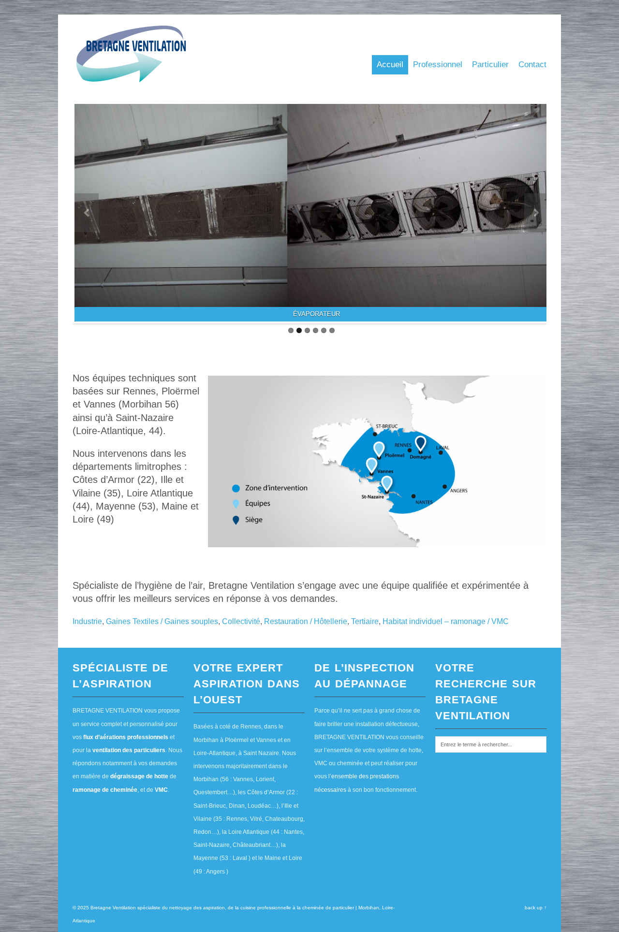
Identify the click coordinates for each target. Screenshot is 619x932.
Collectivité (241, 621)
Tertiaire (365, 621)
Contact (532, 64)
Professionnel (437, 64)
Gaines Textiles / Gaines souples (162, 621)
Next (536, 212)
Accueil (390, 64)
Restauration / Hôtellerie (305, 621)
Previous (86, 212)
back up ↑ (535, 907)
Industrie (87, 621)
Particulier (490, 64)
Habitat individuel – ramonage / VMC (446, 621)
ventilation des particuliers (128, 750)
